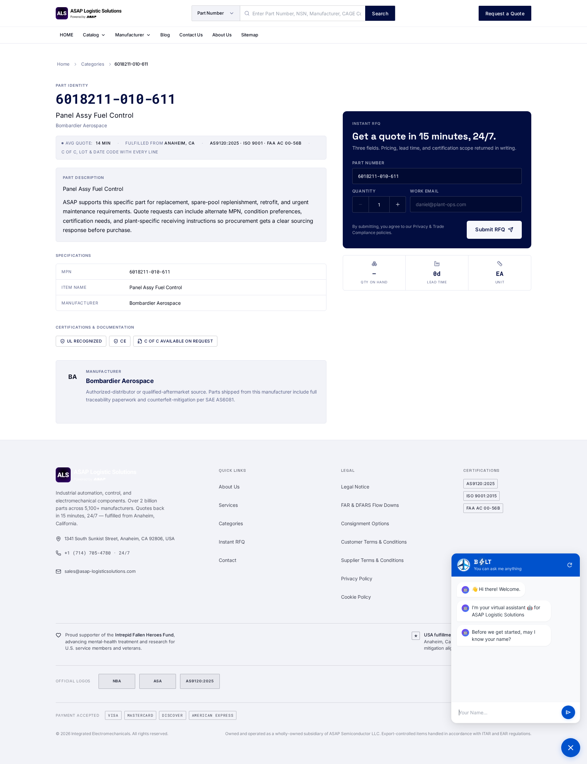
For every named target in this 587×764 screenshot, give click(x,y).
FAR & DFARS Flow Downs (370, 505)
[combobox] (302, 13)
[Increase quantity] (397, 204)
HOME (66, 34)
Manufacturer (129, 34)
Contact (227, 560)
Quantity (364, 191)
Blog (165, 34)
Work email (424, 191)
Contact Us (191, 34)
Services (228, 505)
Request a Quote (504, 13)
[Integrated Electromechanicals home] (89, 13)
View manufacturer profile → (118, 411)
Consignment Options (365, 523)
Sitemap (249, 34)
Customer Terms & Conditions (374, 542)
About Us (222, 34)
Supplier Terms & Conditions (372, 560)
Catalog (91, 34)
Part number (368, 162)
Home (63, 64)
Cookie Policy (356, 597)
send (568, 712)
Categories (92, 64)
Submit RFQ (490, 229)
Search (380, 13)
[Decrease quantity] (361, 204)
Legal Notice (355, 486)
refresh (569, 565)
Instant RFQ (232, 542)
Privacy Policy (356, 578)
